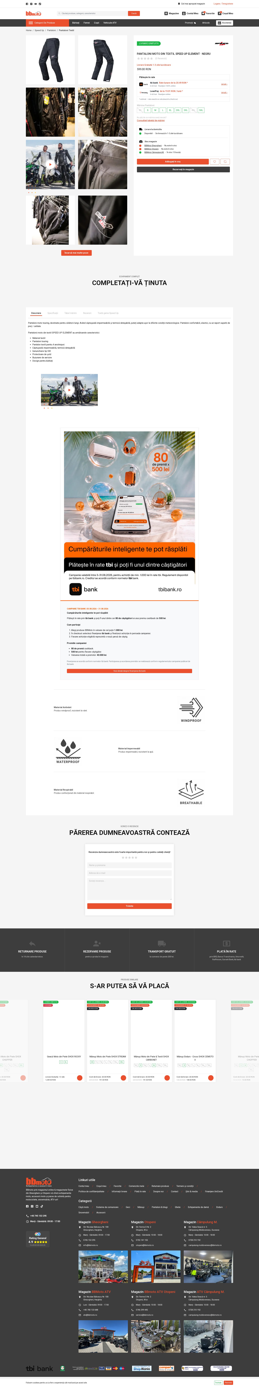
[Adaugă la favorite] (214, 161)
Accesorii (100, 1300)
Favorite (117, 1273)
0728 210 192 (194, 1327)
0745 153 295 (89, 1327)
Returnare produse (160, 1273)
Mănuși (140, 1294)
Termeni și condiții (185, 1273)
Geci (128, 1294)
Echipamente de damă (198, 1294)
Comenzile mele (136, 1273)
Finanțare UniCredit (214, 1279)
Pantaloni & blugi (160, 1294)
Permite (228, 1383)
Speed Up (39, 30)
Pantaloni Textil (66, 30)
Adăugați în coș (172, 161)
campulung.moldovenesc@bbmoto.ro (205, 1332)
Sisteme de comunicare (107, 1294)
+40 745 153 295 (38, 1303)
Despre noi (158, 1279)
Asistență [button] (226, 22)
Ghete (177, 1294)
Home (29, 30)
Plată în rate (140, 1279)
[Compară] (225, 161)
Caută (134, 13)
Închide (218, 1383)
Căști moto (84, 1294)
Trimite (129, 993)
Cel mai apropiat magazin (193, 3)
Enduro (219, 1294)
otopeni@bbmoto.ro (145, 1332)
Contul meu (84, 1273)
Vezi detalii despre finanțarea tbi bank (129, 758)
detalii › (224, 84)
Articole (206, 22)
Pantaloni (51, 30)
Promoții (189, 22)
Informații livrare (119, 1279)
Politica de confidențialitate (91, 1279)
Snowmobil (84, 1300)
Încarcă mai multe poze (76, 253)
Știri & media (192, 1279)
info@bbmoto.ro (90, 1332)
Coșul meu (101, 1273)
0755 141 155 (142, 1327)
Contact (174, 1279)
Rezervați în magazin (183, 169)
